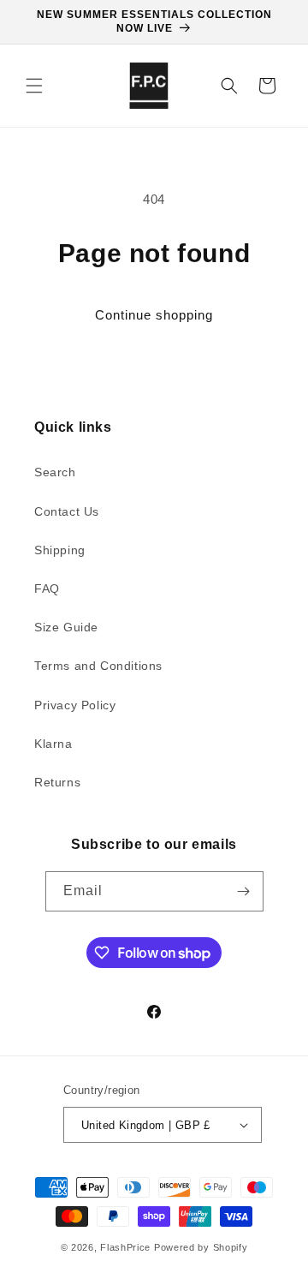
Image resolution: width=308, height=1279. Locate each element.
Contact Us (66, 511)
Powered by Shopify (201, 1247)
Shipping (60, 550)
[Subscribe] (244, 891)
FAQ (47, 588)
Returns (57, 782)
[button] (34, 86)
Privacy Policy (75, 705)
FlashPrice (125, 1247)
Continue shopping (154, 315)
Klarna (53, 743)
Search (55, 472)
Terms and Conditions (98, 665)
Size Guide (66, 627)
